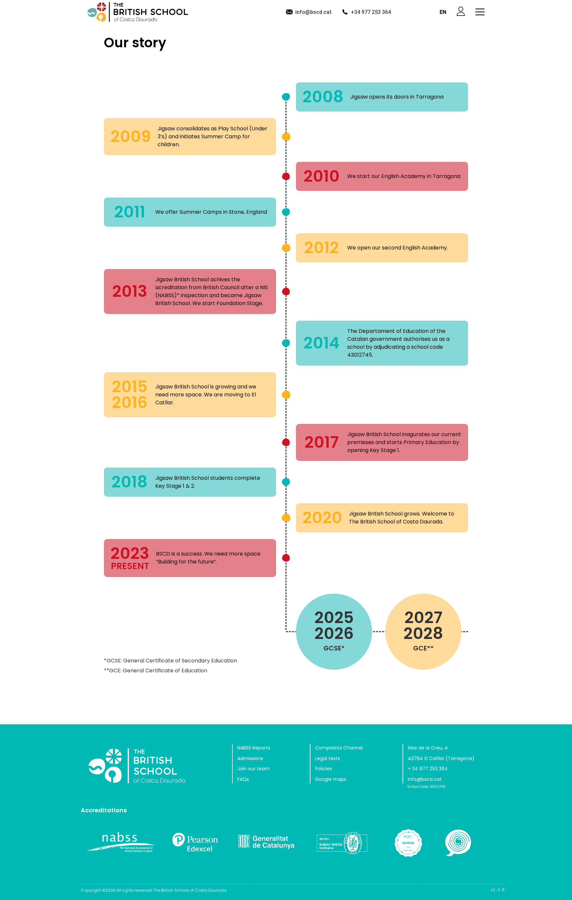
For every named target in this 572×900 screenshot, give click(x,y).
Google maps (330, 779)
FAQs (243, 779)
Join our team (253, 768)
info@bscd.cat (313, 12)
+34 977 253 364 (371, 12)
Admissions (250, 758)
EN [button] (443, 12)
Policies (323, 768)
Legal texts (327, 758)
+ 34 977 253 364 (428, 768)
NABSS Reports (253, 747)
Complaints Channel (339, 747)
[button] (480, 12)
